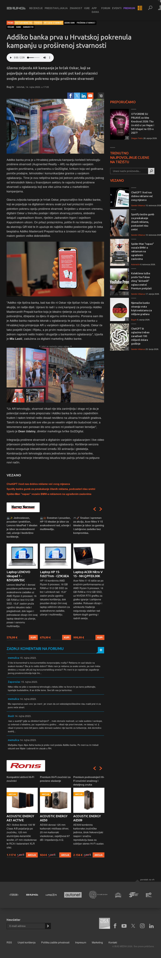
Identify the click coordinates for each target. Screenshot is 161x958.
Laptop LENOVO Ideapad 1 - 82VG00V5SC (18, 576)
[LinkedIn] (83, 96)
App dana (95, 10)
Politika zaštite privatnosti (55, 942)
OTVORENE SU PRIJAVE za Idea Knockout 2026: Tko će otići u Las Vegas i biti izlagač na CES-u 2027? (142, 123)
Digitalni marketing (23, 22)
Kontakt (112, 942)
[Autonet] (73, 894)
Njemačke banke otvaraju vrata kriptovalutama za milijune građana (141, 308)
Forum (105, 8)
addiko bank (69, 22)
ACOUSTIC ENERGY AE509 (87, 818)
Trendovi (38, 22)
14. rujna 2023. (28, 699)
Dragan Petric (137, 138)
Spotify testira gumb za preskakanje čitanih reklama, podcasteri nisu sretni (51, 489)
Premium (129, 8)
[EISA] (104, 924)
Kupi (33, 637)
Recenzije (36, 8)
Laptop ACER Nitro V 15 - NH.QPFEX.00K (88, 574)
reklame (11, 27)
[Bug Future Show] (98, 895)
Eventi (117, 8)
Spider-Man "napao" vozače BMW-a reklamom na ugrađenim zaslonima (49, 494)
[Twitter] (77, 96)
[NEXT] (100, 509)
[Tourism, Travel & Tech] (133, 894)
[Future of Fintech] (148, 894)
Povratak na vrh (147, 879)
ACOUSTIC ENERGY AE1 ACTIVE (20, 818)
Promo (10, 22)
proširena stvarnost (86, 22)
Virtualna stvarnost (53, 22)
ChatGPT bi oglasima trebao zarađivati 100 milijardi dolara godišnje (140, 336)
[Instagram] (142, 926)
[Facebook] (70, 96)
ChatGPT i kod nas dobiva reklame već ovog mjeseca (38, 484)
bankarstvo (28, 27)
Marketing (97, 942)
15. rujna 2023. (28, 658)
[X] (133, 926)
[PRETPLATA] (48, 926)
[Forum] (14, 894)
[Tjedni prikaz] (140, 8)
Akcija (32, 854)
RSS (9, 942)
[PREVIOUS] (94, 509)
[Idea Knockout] (118, 895)
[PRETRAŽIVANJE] (150, 8)
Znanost (76, 8)
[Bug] (32, 895)
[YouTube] (124, 926)
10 (101, 95)
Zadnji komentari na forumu (35, 649)
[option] (22, 578)
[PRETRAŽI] (151, 171)
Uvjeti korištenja (27, 942)
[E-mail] (90, 96)
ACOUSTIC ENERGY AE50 (53, 818)
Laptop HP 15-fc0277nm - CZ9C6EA (54, 574)
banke (18, 27)
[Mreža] (51, 894)
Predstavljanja (56, 8)
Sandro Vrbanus (138, 205)
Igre (87, 8)
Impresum (80, 942)
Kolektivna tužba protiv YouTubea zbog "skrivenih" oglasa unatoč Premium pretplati (141, 281)
